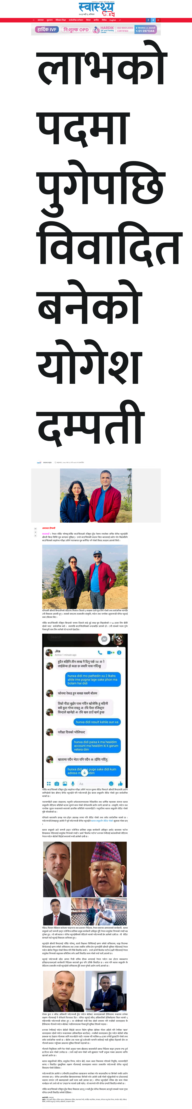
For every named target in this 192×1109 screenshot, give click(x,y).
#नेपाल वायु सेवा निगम (107, 1099)
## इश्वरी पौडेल (51, 1099)
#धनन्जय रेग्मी (80, 1099)
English (113, 20)
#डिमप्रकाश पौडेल (69, 1099)
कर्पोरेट (96, 20)
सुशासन (50, 20)
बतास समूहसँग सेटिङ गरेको (102, 821)
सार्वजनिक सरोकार (76, 20)
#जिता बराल (60, 1099)
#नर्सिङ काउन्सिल (90, 1099)
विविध (104, 20)
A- (35, 536)
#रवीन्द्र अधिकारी (60, 1101)
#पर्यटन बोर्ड (118, 1099)
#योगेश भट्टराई (50, 1101)
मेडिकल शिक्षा (61, 20)
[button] (33, 20)
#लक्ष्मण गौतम (70, 1101)
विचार (88, 20)
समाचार (41, 20)
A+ (35, 529)
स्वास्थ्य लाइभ (47, 462)
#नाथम (98, 1099)
